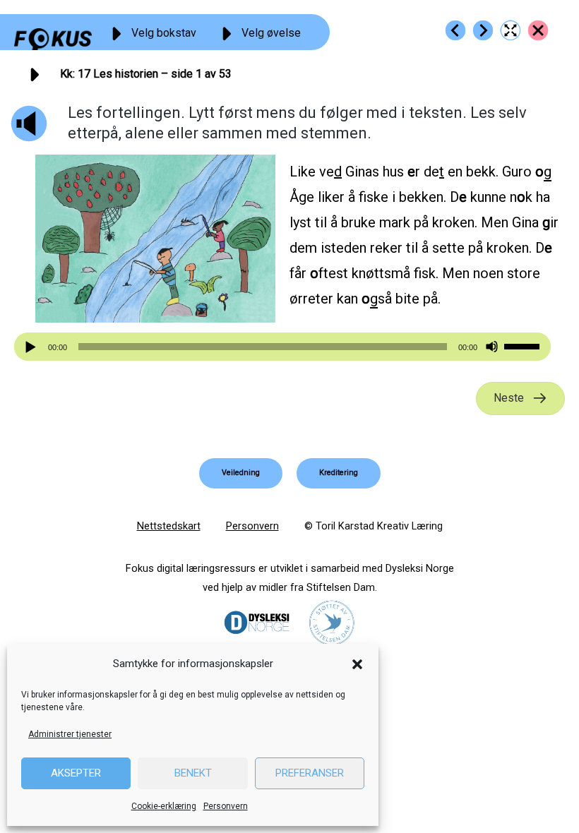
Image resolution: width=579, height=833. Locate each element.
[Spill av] (32, 347)
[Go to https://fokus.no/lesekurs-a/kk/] (538, 30)
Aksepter (76, 773)
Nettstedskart (169, 526)
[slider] (524, 345)
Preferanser (309, 773)
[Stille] (492, 347)
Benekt (193, 773)
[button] (357, 664)
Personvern (225, 806)
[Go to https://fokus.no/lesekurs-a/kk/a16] (455, 30)
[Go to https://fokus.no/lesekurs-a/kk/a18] (483, 30)
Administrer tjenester (70, 734)
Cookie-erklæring (163, 806)
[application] (282, 346)
